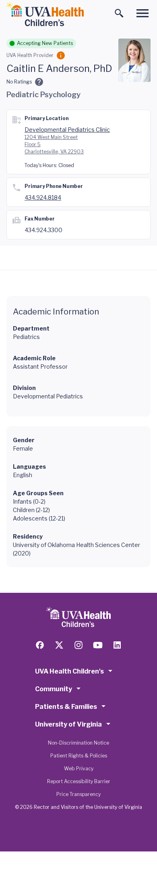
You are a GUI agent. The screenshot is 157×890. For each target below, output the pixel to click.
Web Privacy (78, 768)
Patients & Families (66, 706)
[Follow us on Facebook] (40, 645)
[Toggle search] (119, 13)
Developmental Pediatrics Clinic (67, 129)
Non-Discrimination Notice (78, 743)
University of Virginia (68, 724)
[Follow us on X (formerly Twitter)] (59, 645)
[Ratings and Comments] (39, 82)
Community (53, 689)
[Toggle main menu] (142, 13)
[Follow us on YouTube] (98, 645)
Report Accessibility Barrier (78, 781)
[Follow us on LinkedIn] (117, 645)
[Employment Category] (61, 55)
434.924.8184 (43, 197)
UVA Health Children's (69, 671)
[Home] (45, 14)
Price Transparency (78, 794)
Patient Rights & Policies (78, 756)
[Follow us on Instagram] (78, 645)
